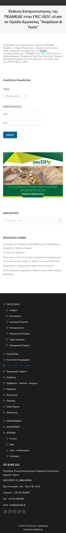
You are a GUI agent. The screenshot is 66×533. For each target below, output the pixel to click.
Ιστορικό (13, 310)
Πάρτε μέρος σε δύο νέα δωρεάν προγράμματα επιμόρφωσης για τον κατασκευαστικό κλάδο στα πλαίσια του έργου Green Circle (32, 259)
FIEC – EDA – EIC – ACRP (19, 365)
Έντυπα (13, 438)
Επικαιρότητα (13, 354)
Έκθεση (43, 50)
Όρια (12, 444)
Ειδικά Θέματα (13, 407)
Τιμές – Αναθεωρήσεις (19, 450)
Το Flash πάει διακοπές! (14, 253)
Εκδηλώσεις (12, 412)
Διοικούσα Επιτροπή (19, 322)
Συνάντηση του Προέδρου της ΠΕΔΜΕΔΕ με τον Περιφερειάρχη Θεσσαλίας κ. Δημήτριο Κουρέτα (31, 246)
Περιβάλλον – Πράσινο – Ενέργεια (22, 383)
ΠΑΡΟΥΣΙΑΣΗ (13, 304)
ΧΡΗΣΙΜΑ (11, 433)
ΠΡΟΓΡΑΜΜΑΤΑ (14, 421)
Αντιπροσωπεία (17, 328)
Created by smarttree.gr (33, 530)
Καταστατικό (15, 316)
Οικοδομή (11, 401)
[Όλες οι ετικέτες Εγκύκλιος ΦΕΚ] (16, 96)
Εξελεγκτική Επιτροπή (20, 334)
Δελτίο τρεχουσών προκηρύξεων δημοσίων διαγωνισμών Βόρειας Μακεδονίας (32, 272)
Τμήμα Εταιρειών (17, 339)
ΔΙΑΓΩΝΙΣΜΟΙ (13, 427)
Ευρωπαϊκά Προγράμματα (18, 360)
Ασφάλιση (11, 377)
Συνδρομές (14, 456)
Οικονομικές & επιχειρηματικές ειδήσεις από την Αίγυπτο (28, 266)
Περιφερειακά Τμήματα (20, 345)
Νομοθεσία (11, 389)
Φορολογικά (12, 395)
